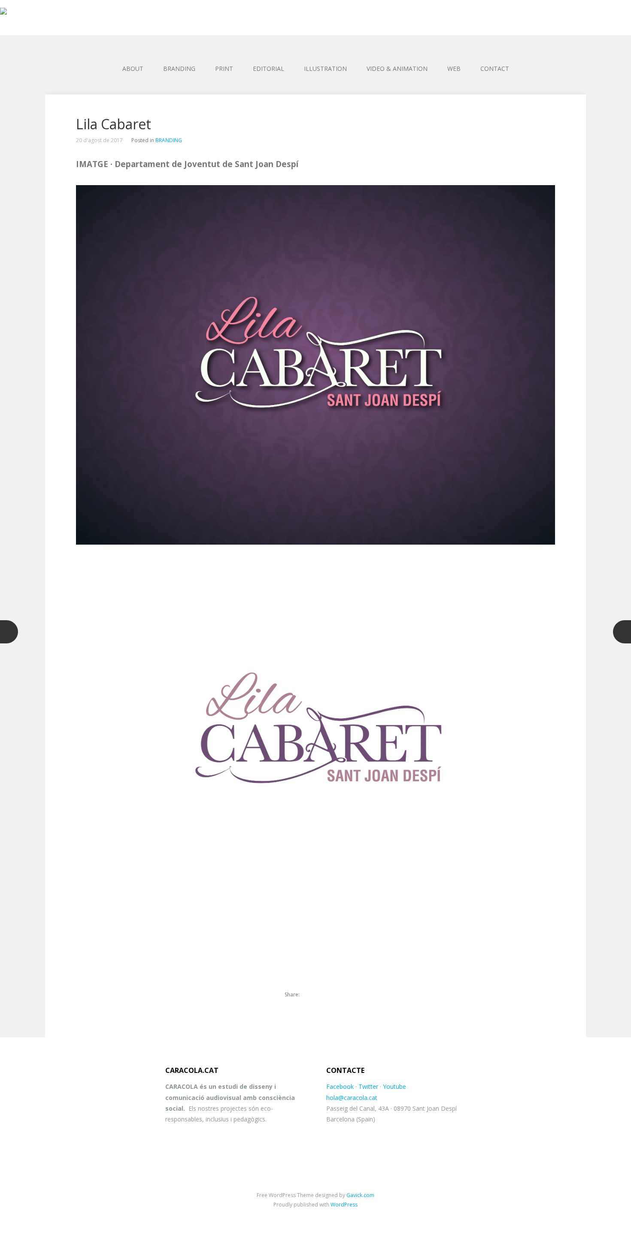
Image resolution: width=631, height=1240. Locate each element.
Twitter (368, 1086)
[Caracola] (315, 13)
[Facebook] (325, 995)
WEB (454, 68)
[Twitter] (311, 995)
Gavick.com (360, 1195)
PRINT (224, 68)
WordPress (344, 1204)
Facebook (340, 1086)
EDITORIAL (268, 68)
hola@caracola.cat (351, 1098)
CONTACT (494, 68)
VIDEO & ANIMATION (397, 68)
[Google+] (340, 995)
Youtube (394, 1086)
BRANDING (179, 68)
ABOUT (132, 68)
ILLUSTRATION (325, 68)
